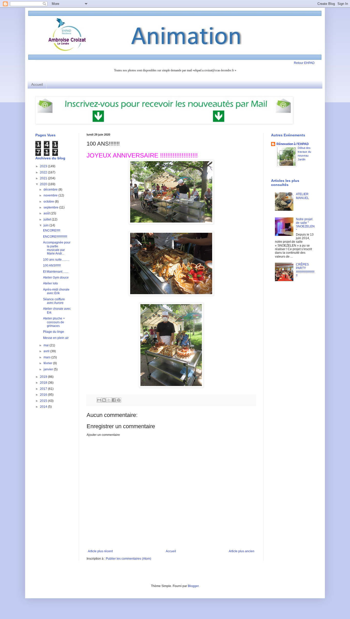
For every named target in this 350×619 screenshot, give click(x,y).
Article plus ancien (241, 551)
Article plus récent (100, 551)
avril (47, 351)
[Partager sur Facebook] (113, 400)
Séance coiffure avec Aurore (54, 301)
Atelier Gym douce (56, 277)
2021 (44, 178)
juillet (48, 219)
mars (47, 357)
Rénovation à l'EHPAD (292, 144)
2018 (44, 382)
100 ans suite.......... (56, 259)
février (48, 363)
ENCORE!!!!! (51, 230)
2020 (44, 184)
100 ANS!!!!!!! (52, 265)
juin (46, 225)
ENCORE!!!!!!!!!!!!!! (55, 236)
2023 (44, 166)
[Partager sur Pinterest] (118, 400)
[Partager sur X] (108, 400)
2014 (44, 406)
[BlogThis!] (104, 400)
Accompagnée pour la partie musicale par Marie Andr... (56, 248)
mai (46, 345)
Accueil (37, 84)
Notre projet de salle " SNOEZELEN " (305, 224)
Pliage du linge (53, 332)
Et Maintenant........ (55, 271)
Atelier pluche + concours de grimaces (54, 322)
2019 (44, 377)
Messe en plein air (56, 338)
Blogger (193, 586)
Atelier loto (50, 283)
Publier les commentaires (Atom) (128, 558)
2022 (44, 172)
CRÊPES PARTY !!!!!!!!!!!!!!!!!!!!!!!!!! (305, 270)
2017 (44, 389)
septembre (51, 207)
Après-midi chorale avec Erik (56, 291)
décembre (51, 189)
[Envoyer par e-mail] (99, 400)
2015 (44, 401)
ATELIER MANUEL (302, 196)
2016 (44, 394)
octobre (49, 201)
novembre (51, 195)
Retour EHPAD (304, 63)
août (47, 213)
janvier (49, 369)
